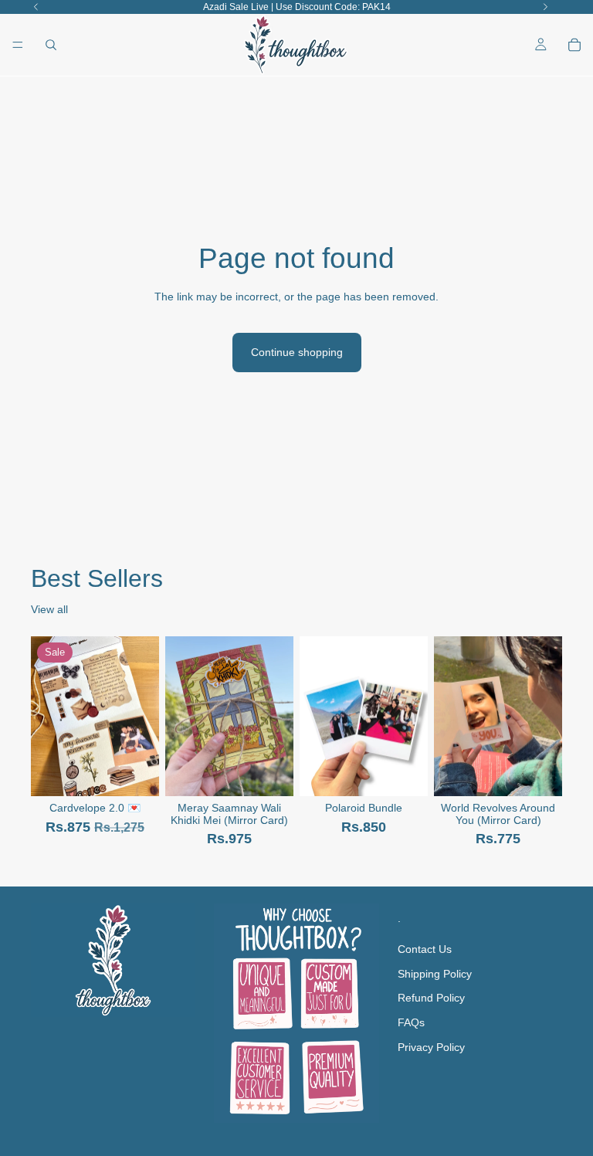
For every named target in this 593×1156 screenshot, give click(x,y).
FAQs (411, 1022)
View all (49, 609)
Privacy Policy (431, 1046)
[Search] (51, 45)
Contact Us (425, 949)
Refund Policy (431, 998)
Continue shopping (297, 352)
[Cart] (574, 45)
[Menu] (18, 45)
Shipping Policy (435, 974)
